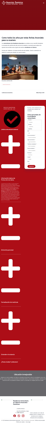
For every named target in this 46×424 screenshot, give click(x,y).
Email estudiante (31, 148)
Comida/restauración (6, 84)
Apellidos (30, 128)
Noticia (13, 24)
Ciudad (29, 157)
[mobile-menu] (42, 3)
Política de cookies (20, 422)
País (28, 161)
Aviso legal (28, 422)
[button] (11, 166)
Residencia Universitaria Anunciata (12, 420)
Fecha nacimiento (31, 135)
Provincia (29, 152)
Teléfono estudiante (32, 144)
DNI (28, 131)
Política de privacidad (16, 192)
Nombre (30, 124)
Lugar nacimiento (31, 139)
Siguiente (31, 166)
